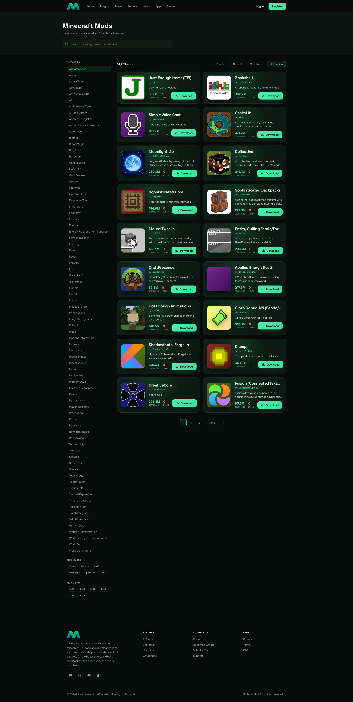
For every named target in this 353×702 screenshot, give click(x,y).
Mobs (72, 369)
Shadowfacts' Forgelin (169, 344)
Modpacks (149, 650)
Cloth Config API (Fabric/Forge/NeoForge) (272, 307)
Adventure (75, 87)
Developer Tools (79, 200)
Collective (244, 151)
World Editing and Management (88, 538)
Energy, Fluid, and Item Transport (88, 231)
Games (170, 6)
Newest (237, 64)
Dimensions (76, 206)
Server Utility (76, 444)
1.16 (71, 595)
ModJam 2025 (77, 381)
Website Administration (83, 531)
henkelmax (158, 119)
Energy (73, 225)
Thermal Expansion (80, 494)
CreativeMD (159, 389)
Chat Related (77, 162)
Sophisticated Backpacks (258, 190)
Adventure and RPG (81, 93)
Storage (74, 456)
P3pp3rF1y (158, 196)
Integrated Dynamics (82, 319)
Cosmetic (75, 169)
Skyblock (75, 450)
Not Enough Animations (170, 306)
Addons (74, 75)
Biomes (74, 137)
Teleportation (77, 481)
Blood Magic (76, 144)
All (70, 100)
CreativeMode (78, 194)
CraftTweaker (77, 175)
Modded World (78, 375)
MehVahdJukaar (161, 155)
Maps (118, 6)
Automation (76, 131)
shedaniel (244, 312)
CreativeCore (160, 385)
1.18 (103, 589)
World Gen (75, 544)
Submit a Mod (201, 650)
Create (73, 181)
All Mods (148, 639)
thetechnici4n (247, 271)
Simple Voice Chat (165, 114)
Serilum (243, 155)
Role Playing (76, 437)
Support (198, 655)
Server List (149, 644)
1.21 (71, 589)
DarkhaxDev (245, 82)
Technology (76, 475)
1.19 (92, 589)
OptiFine (90, 572)
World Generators (80, 550)
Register (277, 6)
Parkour (74, 394)
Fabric (85, 566)
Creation (74, 187)
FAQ (245, 650)
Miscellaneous (77, 356)
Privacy (247, 639)
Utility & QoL (76, 525)
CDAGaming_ (159, 271)
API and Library (78, 112)
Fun (71, 269)
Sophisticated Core (166, 191)
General (74, 287)
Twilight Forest (77, 506)
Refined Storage (79, 431)
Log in (260, 6)
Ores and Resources (81, 387)
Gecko (242, 117)
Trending (277, 64)
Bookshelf (244, 77)
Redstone (75, 425)
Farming (74, 244)
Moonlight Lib (161, 151)
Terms (247, 644)
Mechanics (75, 350)
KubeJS (73, 325)
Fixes (72, 250)
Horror (73, 300)
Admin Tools (76, 81)
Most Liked (256, 64)
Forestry (74, 262)
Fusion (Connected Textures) (260, 383)
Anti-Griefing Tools (80, 106)
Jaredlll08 (245, 351)
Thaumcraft (76, 488)
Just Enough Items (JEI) (170, 77)
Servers (132, 6)
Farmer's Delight (79, 237)
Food (72, 256)
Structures (75, 463)
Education (75, 219)
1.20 (82, 589)
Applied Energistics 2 (81, 118)
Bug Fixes (75, 150)
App (158, 6)
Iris (103, 572)
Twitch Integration (79, 513)
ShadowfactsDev (162, 349)
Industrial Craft (78, 306)
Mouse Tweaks (162, 228)
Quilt (97, 566)
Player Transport (79, 406)
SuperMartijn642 (248, 387)
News (146, 6)
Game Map (76, 281)
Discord (197, 639)
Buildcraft (75, 156)
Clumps (241, 346)
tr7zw (242, 233)
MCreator (75, 344)
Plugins (105, 6)
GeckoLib (243, 112)
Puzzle (73, 419)
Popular (220, 64)
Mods (91, 6)
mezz (155, 82)
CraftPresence (161, 267)
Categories (150, 655)
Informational (77, 312)
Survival (73, 469)
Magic (72, 331)
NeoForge (74, 572)
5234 (212, 422)
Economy (75, 212)
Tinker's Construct (80, 500)
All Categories (77, 68)
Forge (72, 566)
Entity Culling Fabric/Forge (259, 228)
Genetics (74, 294)
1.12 (82, 595)
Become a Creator (204, 644)
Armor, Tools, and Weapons (85, 125)
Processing (76, 412)
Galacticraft (76, 275)
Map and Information (81, 337)
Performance (77, 400)
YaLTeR (156, 233)
